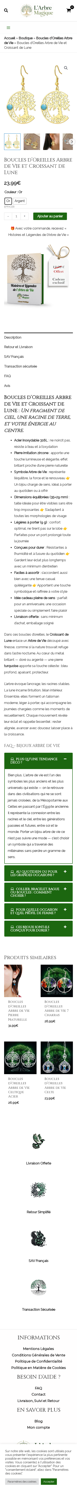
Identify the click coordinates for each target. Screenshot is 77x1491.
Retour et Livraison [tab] (18, 347)
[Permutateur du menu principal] (8, 27)
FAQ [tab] (7, 376)
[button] (6, 11)
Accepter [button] (48, 1481)
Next (72, 142)
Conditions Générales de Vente (38, 1355)
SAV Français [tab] (14, 357)
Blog (38, 1421)
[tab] (38, 761)
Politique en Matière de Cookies (38, 1368)
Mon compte (38, 1427)
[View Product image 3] (51, 141)
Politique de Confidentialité (38, 1361)
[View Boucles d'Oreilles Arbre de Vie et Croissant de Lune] (12, 141)
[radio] (8, 201)
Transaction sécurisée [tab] (20, 366)
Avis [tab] (7, 386)
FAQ (38, 1388)
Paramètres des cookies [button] (22, 1481)
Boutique (26, 38)
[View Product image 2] (32, 141)
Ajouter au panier (50, 216)
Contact (39, 1394)
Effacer (9, 206)
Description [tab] (12, 337)
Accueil (9, 38)
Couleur (10, 192)
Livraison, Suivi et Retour (38, 1401)
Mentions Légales (38, 1349)
